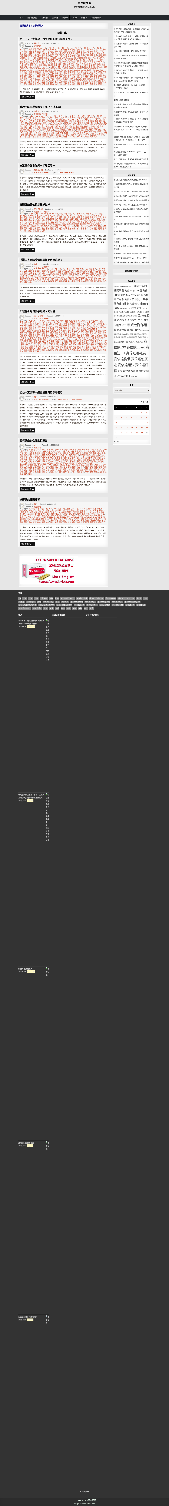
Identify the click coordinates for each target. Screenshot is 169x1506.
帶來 (44, 123)
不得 (77, 116)
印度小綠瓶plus (123, 308)
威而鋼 (100, 56)
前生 (43, 326)
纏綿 (39, 469)
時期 (103, 65)
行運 (48, 346)
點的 (95, 137)
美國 (74, 77)
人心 (82, 50)
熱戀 (96, 465)
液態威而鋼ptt (38, 72)
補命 (66, 346)
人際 (71, 215)
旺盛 (104, 125)
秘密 (100, 75)
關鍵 (87, 350)
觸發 (104, 469)
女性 (82, 56)
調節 (74, 521)
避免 (47, 229)
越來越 (88, 348)
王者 (52, 74)
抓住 (39, 222)
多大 (91, 119)
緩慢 (79, 345)
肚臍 (104, 519)
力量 (52, 326)
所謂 (74, 125)
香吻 (69, 84)
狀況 (39, 74)
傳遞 (69, 51)
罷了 (43, 469)
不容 (96, 214)
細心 (57, 345)
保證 (43, 51)
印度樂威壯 (135, 308)
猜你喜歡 (84, 18)
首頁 (21, 18)
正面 (66, 338)
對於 (60, 60)
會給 (91, 222)
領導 (47, 84)
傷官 (74, 324)
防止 (87, 229)
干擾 (69, 333)
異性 (47, 131)
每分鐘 (28, 517)
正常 (21, 463)
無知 (91, 465)
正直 (57, 338)
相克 (88, 343)
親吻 (88, 79)
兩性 (25, 53)
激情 (100, 72)
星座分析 (37, 399)
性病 (52, 514)
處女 (82, 469)
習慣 (88, 345)
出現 (43, 53)
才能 (21, 65)
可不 (25, 272)
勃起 (89, 53)
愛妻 (56, 334)
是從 (30, 126)
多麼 (21, 455)
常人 (47, 221)
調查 (47, 81)
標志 (104, 222)
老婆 (57, 133)
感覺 (81, 63)
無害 (21, 74)
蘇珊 (75, 79)
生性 (30, 467)
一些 (44, 48)
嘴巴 (25, 56)
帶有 (43, 221)
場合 (39, 56)
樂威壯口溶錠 (89, 126)
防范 (91, 229)
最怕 (92, 336)
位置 (65, 118)
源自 (51, 226)
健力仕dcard (133, 295)
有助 (62, 67)
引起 (74, 123)
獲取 (70, 341)
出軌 (95, 118)
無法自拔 (63, 130)
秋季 (95, 467)
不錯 (101, 116)
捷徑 (39, 336)
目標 (79, 343)
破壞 (94, 131)
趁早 (43, 470)
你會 (30, 270)
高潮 (91, 84)
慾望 (86, 63)
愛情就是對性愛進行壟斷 (33, 440)
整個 (91, 125)
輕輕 (81, 81)
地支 (95, 327)
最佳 (82, 222)
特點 (66, 341)
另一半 (60, 172)
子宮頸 (99, 58)
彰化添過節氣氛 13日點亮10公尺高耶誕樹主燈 (131, 200)
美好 (34, 281)
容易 (100, 121)
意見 (52, 334)
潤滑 (35, 341)
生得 (30, 131)
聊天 (91, 77)
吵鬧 (39, 327)
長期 (39, 522)
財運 (66, 348)
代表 (21, 51)
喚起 (82, 55)
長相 (39, 137)
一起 (71, 48)
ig (32, 116)
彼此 (34, 62)
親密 (93, 79)
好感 (60, 329)
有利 (47, 67)
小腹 (90, 512)
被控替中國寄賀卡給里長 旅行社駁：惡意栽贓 (131, 262)
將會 (102, 219)
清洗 (65, 72)
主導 (39, 322)
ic (29, 116)
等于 (44, 345)
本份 (48, 338)
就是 (26, 123)
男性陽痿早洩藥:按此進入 (31, 25)
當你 (65, 279)
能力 (70, 133)
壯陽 (26, 512)
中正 (30, 322)
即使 (90, 270)
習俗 (83, 345)
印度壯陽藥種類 (32, 18)
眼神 (90, 131)
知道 (69, 75)
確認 (87, 467)
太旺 (100, 119)
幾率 (93, 60)
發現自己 (76, 279)
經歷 (60, 77)
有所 (95, 222)
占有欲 (79, 326)
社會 (99, 131)
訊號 (101, 79)
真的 (82, 467)
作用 (93, 215)
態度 (96, 274)
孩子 (97, 455)
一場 (49, 48)
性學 (89, 62)
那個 (39, 472)
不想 (68, 269)
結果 (21, 281)
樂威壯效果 (120, 330)
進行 (25, 82)
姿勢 (91, 56)
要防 (78, 227)
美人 (40, 133)
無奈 (44, 341)
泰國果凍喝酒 (93, 69)
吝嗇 (34, 327)
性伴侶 (78, 62)
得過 (22, 125)
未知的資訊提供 (131, 271)
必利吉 (36, 111)
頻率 (91, 522)
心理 (47, 62)
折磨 (78, 125)
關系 (87, 82)
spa (39, 269)
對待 (22, 123)
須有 (43, 84)
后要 (30, 327)
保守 (47, 324)
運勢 (102, 135)
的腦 (43, 75)
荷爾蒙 (57, 79)
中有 (101, 450)
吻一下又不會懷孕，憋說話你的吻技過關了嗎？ (46, 39)
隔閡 (95, 229)
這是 (25, 229)
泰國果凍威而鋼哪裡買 (44, 70)
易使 (60, 222)
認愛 (21, 470)
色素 (60, 227)
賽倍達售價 (122, 359)
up (53, 214)
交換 (74, 50)
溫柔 (78, 72)
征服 (39, 62)
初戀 (52, 53)
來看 (74, 118)
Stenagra (116, 287)
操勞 (43, 336)
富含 (34, 60)
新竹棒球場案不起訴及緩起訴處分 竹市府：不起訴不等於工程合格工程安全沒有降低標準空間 (131, 129)
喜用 (69, 327)
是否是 (64, 276)
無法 (57, 130)
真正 (78, 467)
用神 (31, 343)
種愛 (21, 77)
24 (116, 432)
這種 (99, 81)
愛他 (64, 399)
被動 (57, 346)
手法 (98, 514)
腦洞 (21, 79)
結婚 (26, 133)
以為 (30, 324)
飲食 (91, 608)
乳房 (65, 50)
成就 (25, 222)
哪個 (43, 119)
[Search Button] (84, 11)
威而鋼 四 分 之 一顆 (28, 58)
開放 (43, 137)
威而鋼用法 (127, 316)
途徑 (60, 470)
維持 (65, 77)
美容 (44, 133)
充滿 (82, 51)
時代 (34, 126)
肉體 (52, 469)
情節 (43, 458)
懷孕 (90, 63)
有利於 (52, 67)
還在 (43, 82)
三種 (70, 320)
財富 (44, 348)
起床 (82, 521)
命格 (52, 327)
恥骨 (61, 514)
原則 (68, 510)
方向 (52, 516)
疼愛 (61, 343)
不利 (78, 214)
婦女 (60, 331)
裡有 (56, 521)
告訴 (74, 55)
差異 (80, 60)
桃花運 (72, 126)
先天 (43, 217)
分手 (52, 217)
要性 (84, 79)
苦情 (65, 227)
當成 (53, 343)
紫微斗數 (37, 172)
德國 (43, 62)
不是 (21, 50)
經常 (56, 77)
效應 (47, 336)
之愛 (22, 451)
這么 (21, 350)
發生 (56, 467)
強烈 (79, 123)
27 (132, 432)
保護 (39, 270)
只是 (103, 270)
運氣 (43, 350)
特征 (91, 130)
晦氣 (74, 222)
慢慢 (79, 514)
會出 (43, 462)
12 (126, 422)
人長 (47, 118)
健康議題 (55, 18)
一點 (64, 116)
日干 (60, 336)
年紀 (48, 123)
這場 (90, 81)
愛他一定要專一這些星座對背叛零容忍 (41, 392)
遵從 (25, 137)
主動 (25, 118)
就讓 (62, 456)
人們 (58, 215)
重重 (74, 229)
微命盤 (71, 172)
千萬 (69, 326)
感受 (68, 63)
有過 (69, 462)
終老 (39, 227)
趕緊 (104, 227)
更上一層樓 (85, 336)
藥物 (71, 79)
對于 (25, 221)
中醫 (63, 509)
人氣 (62, 215)
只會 (21, 272)
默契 (95, 84)
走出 (65, 281)
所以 (99, 63)
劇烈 (47, 326)
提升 (60, 65)
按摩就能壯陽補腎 (30, 499)
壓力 (25, 329)
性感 (94, 62)
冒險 (100, 324)
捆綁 (34, 336)
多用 (30, 329)
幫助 (65, 333)
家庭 (96, 121)
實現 (100, 331)
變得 (26, 348)
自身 (92, 133)
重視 (69, 229)
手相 (102, 514)
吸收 (65, 55)
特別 (86, 130)
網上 (69, 77)
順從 (25, 351)
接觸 (55, 65)
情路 (90, 221)
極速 (81, 126)
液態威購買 (49, 72)
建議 (87, 333)
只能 (101, 326)
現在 (60, 74)
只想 (99, 270)
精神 (53, 345)
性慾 (98, 62)
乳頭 (69, 50)
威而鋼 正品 (120, 316)
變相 (31, 348)
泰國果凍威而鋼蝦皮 (64, 605)
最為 (96, 336)
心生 (43, 274)
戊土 (78, 334)
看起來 (76, 131)
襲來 (95, 469)
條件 (77, 126)
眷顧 (25, 227)
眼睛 (56, 75)
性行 (27, 63)
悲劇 (77, 221)
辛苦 (102, 348)
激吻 (95, 72)
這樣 (94, 81)
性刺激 (84, 62)
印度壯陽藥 (84, 1491)
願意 (21, 474)
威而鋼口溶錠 (56, 58)
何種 (63, 451)
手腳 (103, 63)
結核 (95, 519)
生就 (25, 131)
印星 (84, 326)
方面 (100, 125)
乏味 (58, 322)
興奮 (34, 79)
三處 (46, 509)
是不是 (53, 276)
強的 (95, 333)
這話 (77, 470)
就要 (47, 333)
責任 (53, 135)
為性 (87, 465)
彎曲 (88, 123)
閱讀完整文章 (28, 97)
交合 (26, 451)
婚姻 (74, 121)
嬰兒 (89, 58)
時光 (94, 65)
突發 (40, 345)
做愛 (94, 451)
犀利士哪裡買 (39, 316)
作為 (30, 51)
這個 (64, 470)
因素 (34, 56)
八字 (91, 324)
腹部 (25, 521)
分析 (30, 326)
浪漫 (30, 72)
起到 (79, 348)
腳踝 (56, 227)
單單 (34, 272)
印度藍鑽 (126, 312)
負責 (35, 348)
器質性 (95, 510)
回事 (60, 119)
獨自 (52, 279)
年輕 (53, 123)
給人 (43, 227)
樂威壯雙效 (133, 330)
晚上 (34, 462)
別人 (100, 118)
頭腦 (74, 137)
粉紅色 (104, 131)
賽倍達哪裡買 (136, 353)
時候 (90, 65)
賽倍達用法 (126, 365)
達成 (34, 82)
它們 (21, 60)
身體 (69, 81)
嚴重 (104, 217)
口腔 (34, 55)
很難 (105, 123)
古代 (93, 326)
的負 (74, 343)
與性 (35, 346)
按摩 (30, 336)
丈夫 (66, 320)
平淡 (74, 333)
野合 (47, 472)
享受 (34, 118)
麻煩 (34, 231)
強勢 (25, 62)
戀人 (101, 274)
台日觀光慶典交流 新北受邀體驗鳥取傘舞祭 (130, 179)
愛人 (79, 274)
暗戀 (78, 222)
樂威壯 (36, 43)
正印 (53, 338)
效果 (73, 65)
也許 (49, 215)
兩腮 (87, 118)
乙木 (62, 322)
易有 (25, 126)
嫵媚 (79, 121)
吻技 (69, 55)
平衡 (78, 333)
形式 (30, 62)
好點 (52, 219)
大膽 (65, 56)
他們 (104, 50)
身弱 (94, 348)
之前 (43, 322)
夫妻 (21, 121)
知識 (65, 75)
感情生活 (88, 458)
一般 (54, 116)
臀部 (25, 79)
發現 (34, 75)
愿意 (65, 334)
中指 (56, 50)
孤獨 (80, 219)
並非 (52, 50)
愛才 (60, 63)
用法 (93, 74)
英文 (47, 79)
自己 (30, 79)
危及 (65, 217)
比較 (26, 69)
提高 (64, 65)
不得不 (83, 116)
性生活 (22, 63)
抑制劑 (26, 65)
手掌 (87, 514)
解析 (83, 346)
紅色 (43, 77)
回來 (74, 327)
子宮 (94, 58)
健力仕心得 (128, 299)
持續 (34, 516)
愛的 (87, 274)
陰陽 (91, 350)
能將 (79, 133)
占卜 (86, 270)
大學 (56, 56)
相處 (92, 343)
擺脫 (47, 222)
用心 (78, 226)
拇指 (25, 516)
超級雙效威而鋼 (126, 371)
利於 (64, 53)
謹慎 (44, 135)
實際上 (26, 456)
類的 (56, 84)
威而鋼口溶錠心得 (69, 58)
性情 (30, 334)
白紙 (39, 75)
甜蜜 (69, 74)
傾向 (74, 51)
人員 (78, 50)
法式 (35, 69)
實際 (104, 331)
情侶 (38, 63)
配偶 (69, 350)
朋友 (100, 222)
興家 (40, 346)
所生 (100, 334)
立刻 (34, 77)
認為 (30, 81)
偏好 (56, 51)
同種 (60, 55)
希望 (40, 123)
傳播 (65, 51)
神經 (78, 75)
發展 (66, 343)
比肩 (74, 338)
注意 (34, 128)
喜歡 (100, 55)
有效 (73, 67)
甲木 (35, 343)
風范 (65, 84)
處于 (44, 346)
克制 (87, 324)
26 (126, 432)
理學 (65, 74)
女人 (74, 56)
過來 (52, 350)
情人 (34, 334)
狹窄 (100, 130)
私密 (82, 75)
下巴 (69, 116)
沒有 (25, 128)
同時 (52, 55)
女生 (34, 121)
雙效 (104, 82)
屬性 (56, 333)
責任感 (58, 135)
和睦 (39, 119)
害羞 (30, 60)
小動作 (70, 60)
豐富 (56, 81)
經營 (70, 345)
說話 (39, 81)
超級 (67, 135)
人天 (43, 118)
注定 (25, 224)
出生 (25, 326)
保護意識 (45, 270)
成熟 (94, 63)
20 (132, 427)
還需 (34, 472)
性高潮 (32, 63)
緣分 (31, 133)
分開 (77, 270)
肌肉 (95, 77)
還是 (47, 82)
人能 (25, 270)
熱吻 (25, 74)
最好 (87, 222)
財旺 (48, 348)
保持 (39, 51)
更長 (30, 67)
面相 (69, 137)
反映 (25, 55)
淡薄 (44, 130)
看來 (95, 279)
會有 (39, 67)
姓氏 (74, 329)
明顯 (56, 222)
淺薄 (48, 130)
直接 (47, 75)
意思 (47, 458)
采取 (74, 350)
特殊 (34, 74)
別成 (34, 453)
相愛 (91, 279)
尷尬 (75, 60)
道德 (21, 472)
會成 (47, 462)
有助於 (67, 67)
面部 (39, 84)
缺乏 (35, 133)
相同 (86, 279)
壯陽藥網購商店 (96, 18)
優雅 (78, 51)
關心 (60, 472)
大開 (69, 56)
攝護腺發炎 (30, 602)
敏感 (77, 65)
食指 (95, 522)
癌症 (30, 75)
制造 (39, 326)
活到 (21, 72)
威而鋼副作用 (141, 312)
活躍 (25, 72)
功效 (73, 53)
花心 (96, 133)
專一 (43, 60)
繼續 (34, 469)
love (35, 269)
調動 (43, 81)
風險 (87, 137)
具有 (39, 53)
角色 (97, 79)
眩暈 (52, 75)
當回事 (57, 131)
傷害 (39, 217)
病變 (82, 519)
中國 (25, 322)
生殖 (74, 74)
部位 (65, 82)
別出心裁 (58, 53)
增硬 (47, 56)
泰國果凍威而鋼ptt (27, 70)
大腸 (31, 512)
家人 (89, 219)
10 (116, 422)
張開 (21, 62)
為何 (39, 341)
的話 (104, 226)
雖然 (60, 137)
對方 (56, 60)
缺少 (30, 281)
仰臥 (85, 509)
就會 (31, 123)
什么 (52, 118)
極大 (100, 276)
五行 (80, 322)
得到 (21, 334)
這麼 (103, 81)
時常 (78, 336)
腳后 (52, 227)
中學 (96, 450)
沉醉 (31, 69)
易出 (21, 126)
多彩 (52, 56)
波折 (30, 128)
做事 (55, 270)
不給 (81, 269)
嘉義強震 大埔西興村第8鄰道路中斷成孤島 (130, 253)
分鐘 (47, 53)
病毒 (25, 75)
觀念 (26, 135)
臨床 (30, 521)
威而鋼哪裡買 (82, 58)
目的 (65, 467)
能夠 (104, 77)
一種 (66, 48)
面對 (100, 472)
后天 (82, 217)
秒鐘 (95, 75)
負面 (40, 348)
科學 (91, 75)
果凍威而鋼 (84, 3)
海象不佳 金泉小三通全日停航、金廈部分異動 (131, 191)
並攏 (59, 509)
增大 (43, 56)
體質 (78, 84)
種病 (25, 77)
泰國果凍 (65, 602)
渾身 (74, 72)
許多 (92, 346)
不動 (84, 48)
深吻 (60, 72)
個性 (56, 324)
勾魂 (104, 118)
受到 (30, 55)
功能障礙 (79, 53)
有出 (31, 338)
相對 (74, 467)
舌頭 (43, 79)
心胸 (67, 221)
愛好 (56, 458)
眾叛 (30, 227)
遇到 (94, 135)
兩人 (21, 53)
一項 (75, 48)
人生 (67, 215)
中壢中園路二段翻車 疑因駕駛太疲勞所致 (130, 51)
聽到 (47, 469)
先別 (87, 51)
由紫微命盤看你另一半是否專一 (37, 165)
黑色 (39, 231)
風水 (86, 608)
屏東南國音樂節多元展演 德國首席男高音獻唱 (131, 196)
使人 (97, 215)
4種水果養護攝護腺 (121, 100)
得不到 (61, 221)
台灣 (43, 55)
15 (142, 422)
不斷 (74, 450)
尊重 (47, 60)
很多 (92, 123)
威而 (95, 56)
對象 (49, 456)
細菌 (47, 77)
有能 (40, 338)
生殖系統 (67, 519)
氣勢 (88, 338)
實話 (92, 272)
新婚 (93, 460)
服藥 (86, 67)
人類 (95, 50)
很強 (96, 123)
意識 (46, 63)
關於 (65, 472)
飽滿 (91, 137)
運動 (21, 522)
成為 (22, 276)
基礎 (94, 453)
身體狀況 (75, 81)
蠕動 (43, 521)
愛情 (51, 63)
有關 (74, 462)
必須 (60, 62)
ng (37, 320)
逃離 (78, 281)
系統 (91, 519)
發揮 (70, 343)
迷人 (76, 135)
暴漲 (21, 67)
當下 (52, 131)
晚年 (43, 126)
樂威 (94, 67)
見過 (74, 346)
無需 (73, 130)
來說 (34, 51)
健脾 (21, 510)
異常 (91, 226)
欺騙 (27, 277)
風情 (82, 137)
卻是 (69, 217)
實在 (39, 60)
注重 (39, 128)
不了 (74, 214)
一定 (53, 48)
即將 (98, 53)
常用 (84, 60)
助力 (56, 326)
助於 (85, 53)
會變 (26, 338)
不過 (39, 50)
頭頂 (87, 522)
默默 (100, 84)
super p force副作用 (125, 287)
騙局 (25, 282)
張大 (101, 60)
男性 (21, 75)
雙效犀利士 (124, 376)
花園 (69, 469)
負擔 (30, 470)
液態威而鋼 (44, 226)
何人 (59, 451)
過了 (94, 470)
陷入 (52, 137)
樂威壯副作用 (137, 325)
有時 (77, 67)
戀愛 (105, 274)
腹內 (21, 521)
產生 (22, 343)
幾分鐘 (22, 514)
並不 (47, 50)
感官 (73, 63)
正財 (61, 338)
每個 (22, 69)
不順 (21, 118)
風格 (60, 84)
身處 (65, 81)
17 (116, 427)
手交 (83, 514)
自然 (52, 281)
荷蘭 (62, 79)
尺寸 (67, 456)
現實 (21, 467)
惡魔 (66, 274)
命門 (90, 510)
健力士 (131, 304)
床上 (97, 60)
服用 (81, 67)
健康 (60, 51)
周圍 (78, 55)
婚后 (70, 121)
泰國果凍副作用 (56, 69)
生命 (69, 226)
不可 (88, 48)
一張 (57, 48)
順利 (25, 231)
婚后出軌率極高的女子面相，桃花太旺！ (42, 107)
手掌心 (93, 514)
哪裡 (47, 119)
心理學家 (53, 62)
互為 (75, 322)
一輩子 (59, 116)
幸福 (88, 60)
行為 (80, 79)
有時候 (61, 126)
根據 (90, 67)
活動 (32, 519)
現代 (56, 74)
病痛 (62, 131)
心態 (39, 274)
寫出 (32, 456)
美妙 (78, 77)
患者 (66, 514)
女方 (47, 329)
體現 (39, 351)
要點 (82, 227)
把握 (43, 460)
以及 (84, 215)
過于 (21, 137)
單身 (100, 217)
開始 (82, 82)
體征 (30, 231)
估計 (60, 118)
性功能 (43, 514)
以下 (81, 509)
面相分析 (45, 114)
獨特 (47, 74)
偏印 (60, 324)
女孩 (30, 455)
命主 (43, 327)
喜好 (91, 55)
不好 (91, 214)
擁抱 (68, 65)
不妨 (97, 48)
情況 (86, 221)
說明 (34, 81)
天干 (34, 329)
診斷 (21, 81)
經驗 (25, 281)
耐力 (96, 345)
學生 (102, 455)
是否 (86, 65)
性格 (102, 62)
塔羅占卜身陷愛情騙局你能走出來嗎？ (41, 259)
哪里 (52, 119)
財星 (53, 348)
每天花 (38, 517)
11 (121, 422)
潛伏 (91, 72)
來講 (25, 217)
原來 (102, 53)
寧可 (96, 272)
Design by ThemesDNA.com (84, 1503)
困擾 (25, 219)
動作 (94, 53)
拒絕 (82, 125)
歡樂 (105, 67)
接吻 (45, 65)
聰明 (66, 133)
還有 (52, 82)
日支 (65, 336)
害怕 (73, 331)
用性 (39, 467)
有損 (35, 338)
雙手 (60, 522)
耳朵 (87, 77)
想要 (94, 221)
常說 (60, 333)
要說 (70, 346)
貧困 (70, 348)
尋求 (52, 60)
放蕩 (87, 125)
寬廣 (98, 219)
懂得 (56, 125)
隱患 (100, 82)
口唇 (64, 453)
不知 (30, 50)
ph (40, 320)
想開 (37, 125)
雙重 (25, 84)
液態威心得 (35, 226)
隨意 (56, 137)
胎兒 (100, 77)
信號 (47, 51)
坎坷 (82, 119)
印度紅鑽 (144, 308)
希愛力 (36, 264)
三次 (61, 450)
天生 (95, 119)
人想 (87, 50)
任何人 (53, 451)
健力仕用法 (120, 304)
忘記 (47, 274)
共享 (30, 53)
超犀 (35, 397)
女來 (78, 56)
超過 (83, 348)
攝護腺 (21, 602)
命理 (56, 327)
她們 (39, 121)
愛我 (65, 458)
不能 (34, 50)
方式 (81, 65)
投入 (32, 65)
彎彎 (83, 123)
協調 (74, 326)
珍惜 (79, 341)
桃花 (67, 126)
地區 (91, 327)
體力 (74, 84)
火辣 (104, 72)
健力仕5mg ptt (130, 290)
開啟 (78, 82)
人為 (21, 270)
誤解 (95, 227)
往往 (52, 221)
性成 (30, 458)
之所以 (48, 322)
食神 (34, 351)
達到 (30, 82)
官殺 (69, 331)
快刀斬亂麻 (54, 274)
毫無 (83, 338)
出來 (68, 270)
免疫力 (96, 51)
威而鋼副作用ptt (43, 58)
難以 (30, 84)
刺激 (68, 53)
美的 (82, 77)
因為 (30, 56)
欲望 (97, 126)
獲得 (74, 341)
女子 (30, 121)
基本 (87, 119)
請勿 (40, 135)
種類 (30, 77)
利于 (56, 217)
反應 (21, 55)
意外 (47, 334)
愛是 (74, 458)
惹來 (99, 221)
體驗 (82, 84)
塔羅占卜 (37, 267)
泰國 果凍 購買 (44, 69)
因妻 (78, 327)
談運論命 (65, 18)
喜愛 (95, 55)
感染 (77, 63)
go (32, 214)
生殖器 (79, 74)
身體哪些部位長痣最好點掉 (35, 204)
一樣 (62, 48)
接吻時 (50, 65)
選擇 (39, 82)
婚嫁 (56, 331)
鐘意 (52, 472)
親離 (87, 227)
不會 (25, 50)
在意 (74, 119)
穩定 (31, 345)
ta (42, 116)
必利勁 (72, 221)
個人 (52, 51)
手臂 (34, 222)
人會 (91, 50)
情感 (42, 63)
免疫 (91, 51)
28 (137, 432)
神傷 (22, 345)
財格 (57, 348)
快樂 (68, 62)
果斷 (95, 276)
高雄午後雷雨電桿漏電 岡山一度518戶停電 (130, 258)
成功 (60, 125)
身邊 (72, 135)
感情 (47, 125)
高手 (87, 84)
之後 (60, 50)
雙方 (21, 84)
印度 (21, 119)
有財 (44, 338)
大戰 (60, 56)
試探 (25, 81)
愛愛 (55, 63)
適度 (60, 350)
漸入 (87, 72)
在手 (78, 119)
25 (121, 432)
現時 (92, 341)
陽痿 (95, 82)
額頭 (52, 84)
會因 (78, 276)
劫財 (60, 326)
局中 (30, 274)
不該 (27, 215)
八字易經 (37, 318)
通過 (21, 82)
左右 (94, 512)
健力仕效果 (141, 299)
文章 (95, 125)
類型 (78, 137)
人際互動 (74, 18)
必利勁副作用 (132, 320)
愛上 (74, 274)
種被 (26, 345)
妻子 (69, 329)
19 (126, 427)
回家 (65, 119)
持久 (36, 65)
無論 (69, 130)
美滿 (48, 133)
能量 (22, 346)
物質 (82, 130)
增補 (21, 329)
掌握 (58, 460)
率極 (104, 130)
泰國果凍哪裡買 (81, 69)
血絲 (101, 133)
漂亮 (83, 465)
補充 (61, 346)
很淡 (101, 123)
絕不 (52, 77)
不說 (97, 116)
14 (137, 422)
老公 (53, 133)
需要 (34, 84)
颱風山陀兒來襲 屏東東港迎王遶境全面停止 (130, 204)
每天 (21, 224)
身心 (60, 81)
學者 (104, 58)
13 (132, 422)
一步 (52, 450)
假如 (34, 217)
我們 (65, 125)
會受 (52, 126)
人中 (39, 118)
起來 (63, 135)
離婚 (104, 229)
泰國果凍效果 (98, 70)
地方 (34, 219)
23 (147, 427)
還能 (56, 82)
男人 (97, 74)
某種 (87, 462)
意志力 (42, 125)
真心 (81, 131)
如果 (87, 56)
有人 (43, 67)
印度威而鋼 (44, 18)
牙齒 (30, 74)
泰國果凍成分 (86, 70)
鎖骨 (74, 82)
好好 (56, 329)
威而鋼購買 (134, 316)
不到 (82, 214)
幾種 (61, 123)
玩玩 (57, 279)
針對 (34, 522)
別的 (34, 326)
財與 (61, 348)
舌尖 (39, 79)
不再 (73, 116)
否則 (87, 217)
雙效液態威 (38, 209)
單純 (104, 55)
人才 (40, 451)
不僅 (79, 48)
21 (136, 427)
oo (38, 48)
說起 (101, 346)
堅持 (100, 327)
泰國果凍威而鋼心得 (61, 70)
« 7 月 (116, 441)
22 (142, 427)
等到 (100, 467)
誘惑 (31, 135)
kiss (34, 48)
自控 (88, 133)
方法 (56, 516)
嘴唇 (21, 56)
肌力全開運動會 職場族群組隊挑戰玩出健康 (131, 159)
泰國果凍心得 (75, 70)
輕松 (98, 348)
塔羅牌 (60, 272)
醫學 (65, 229)
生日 (101, 341)
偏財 (65, 324)
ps (41, 48)
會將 (34, 67)
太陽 (104, 119)
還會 (56, 229)
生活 (84, 74)
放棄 (44, 276)
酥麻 (69, 82)
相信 (67, 131)
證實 (52, 81)
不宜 (83, 320)
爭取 (52, 341)
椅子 (95, 516)
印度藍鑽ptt (133, 312)
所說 (104, 334)
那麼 (60, 82)
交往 (30, 118)
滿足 (82, 72)
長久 (78, 229)
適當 (25, 522)
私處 (87, 75)
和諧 (60, 327)
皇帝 (82, 279)
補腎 (52, 521)
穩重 (35, 345)
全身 (101, 51)
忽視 (73, 62)
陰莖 (91, 82)
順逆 (78, 522)
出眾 (91, 118)
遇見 (98, 135)
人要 (93, 322)
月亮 (87, 276)
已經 (35, 123)
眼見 (96, 343)
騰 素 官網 (134, 376)
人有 (84, 322)
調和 (105, 346)
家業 (86, 331)
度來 (70, 123)
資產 (74, 348)
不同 (92, 48)
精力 (48, 345)
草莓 (52, 79)
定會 (25, 60)
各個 (74, 217)
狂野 (43, 74)
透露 (86, 81)
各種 (47, 55)
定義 (85, 219)
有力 (58, 67)
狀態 (65, 226)
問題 (65, 327)
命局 (47, 327)
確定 (74, 75)
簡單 (39, 77)
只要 (30, 119)
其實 (34, 53)
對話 (65, 60)
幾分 (103, 512)
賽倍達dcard (136, 347)
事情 (53, 215)
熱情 (78, 130)
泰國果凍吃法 (68, 69)
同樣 (56, 55)
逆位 (82, 281)
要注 (74, 227)
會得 (105, 336)
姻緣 (60, 219)
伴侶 (25, 51)
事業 (71, 322)
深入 (56, 72)
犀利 (95, 130)
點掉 (43, 231)
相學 (71, 131)
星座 (65, 222)
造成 (39, 229)
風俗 (30, 351)
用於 (88, 74)
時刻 (99, 65)
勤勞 (65, 326)
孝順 (92, 121)
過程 (56, 350)
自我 (47, 281)
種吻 (104, 75)
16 (147, 422)
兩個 (64, 270)
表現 (105, 133)
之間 (45, 215)
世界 (43, 50)
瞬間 (60, 75)
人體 (100, 50)
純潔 (104, 467)
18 (121, 427)
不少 (101, 48)
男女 (101, 74)
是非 (69, 222)
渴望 (69, 72)
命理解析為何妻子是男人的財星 (37, 311)
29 (142, 432)
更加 (25, 67)
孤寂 (65, 331)
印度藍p (121, 312)
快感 (64, 62)
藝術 (67, 79)
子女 (83, 121)
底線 (66, 123)
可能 (39, 55)
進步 (89, 135)
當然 (57, 343)
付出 (101, 322)
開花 (100, 281)
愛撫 (64, 63)
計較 (88, 346)
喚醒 (87, 55)
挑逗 (40, 65)
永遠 (32, 277)
